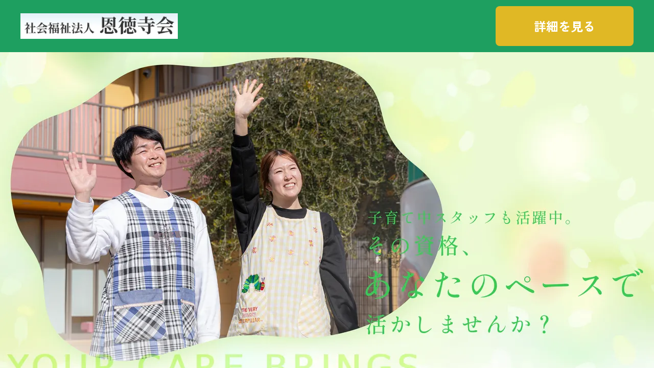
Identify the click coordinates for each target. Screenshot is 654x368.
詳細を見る (564, 26)
